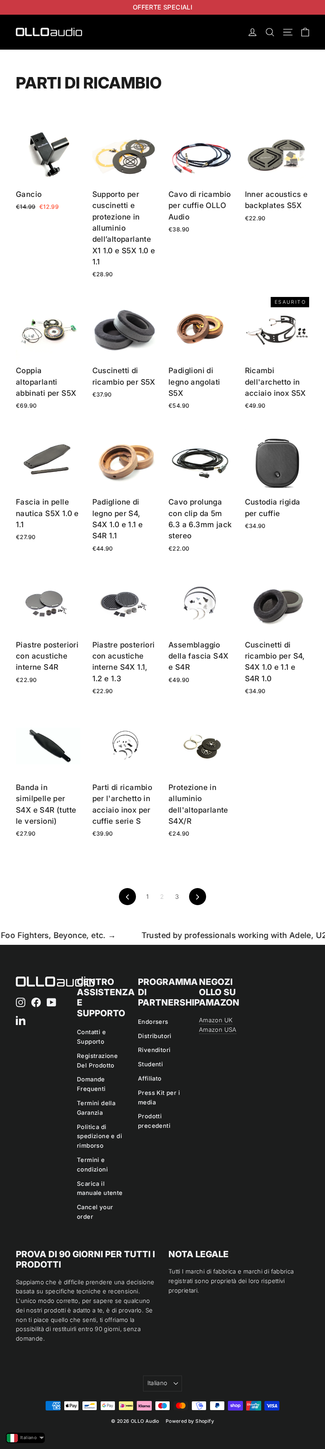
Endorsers (153, 1021)
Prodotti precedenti (154, 1121)
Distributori (155, 1036)
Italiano (157, 1383)
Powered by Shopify (190, 1421)
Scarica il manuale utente (100, 1188)
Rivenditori (154, 1050)
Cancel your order (95, 1212)
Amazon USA (218, 1029)
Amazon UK (216, 1020)
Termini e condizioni (92, 1164)
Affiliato (150, 1078)
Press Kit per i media (159, 1097)
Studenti (150, 1064)
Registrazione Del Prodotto (97, 1060)
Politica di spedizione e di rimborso (99, 1136)
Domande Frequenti (91, 1084)
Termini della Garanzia (96, 1108)
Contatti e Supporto (91, 1037)
